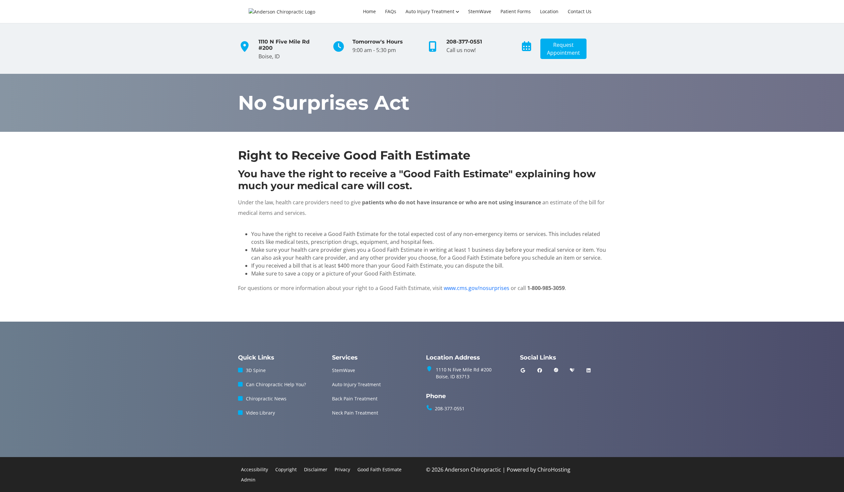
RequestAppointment (563, 48)
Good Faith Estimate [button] (379, 469)
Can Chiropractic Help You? (276, 384)
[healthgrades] (572, 370)
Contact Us (579, 11)
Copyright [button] (286, 469)
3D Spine (256, 370)
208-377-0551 (450, 408)
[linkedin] (588, 370)
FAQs (390, 11)
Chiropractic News (266, 398)
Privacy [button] (342, 469)
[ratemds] (556, 370)
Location (549, 11)
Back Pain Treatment (354, 398)
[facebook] (540, 370)
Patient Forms (515, 11)
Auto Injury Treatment (430, 11)
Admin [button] (248, 480)
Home (369, 11)
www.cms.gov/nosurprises (476, 288)
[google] (523, 370)
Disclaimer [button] (315, 469)
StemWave (479, 11)
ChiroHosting (553, 469)
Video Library (260, 413)
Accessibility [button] (254, 469)
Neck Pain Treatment (355, 413)
